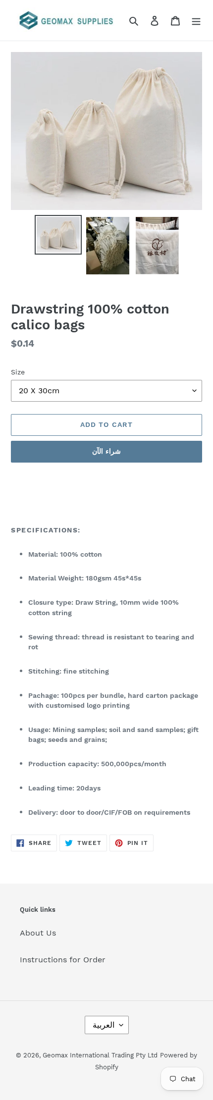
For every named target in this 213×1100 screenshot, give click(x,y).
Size (18, 372)
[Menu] (196, 20)
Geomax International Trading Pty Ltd (100, 1055)
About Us (38, 933)
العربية (103, 1025)
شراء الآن (106, 451)
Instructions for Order (63, 959)
